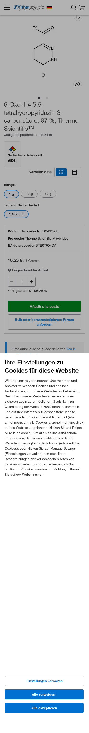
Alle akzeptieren (44, 708)
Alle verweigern (44, 694)
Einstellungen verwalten (44, 681)
